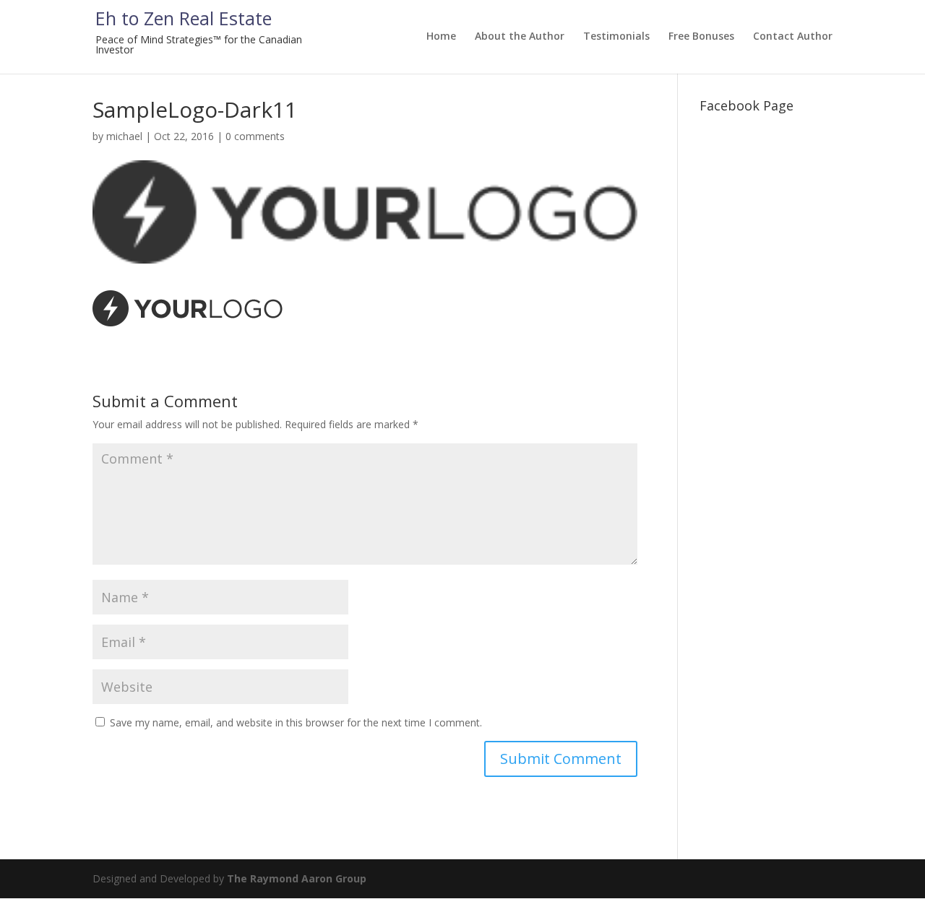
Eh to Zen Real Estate (183, 18)
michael (124, 136)
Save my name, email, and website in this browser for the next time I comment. (296, 722)
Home (441, 37)
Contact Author (792, 37)
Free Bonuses (701, 37)
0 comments (255, 136)
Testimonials (616, 37)
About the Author (519, 37)
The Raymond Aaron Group (296, 878)
